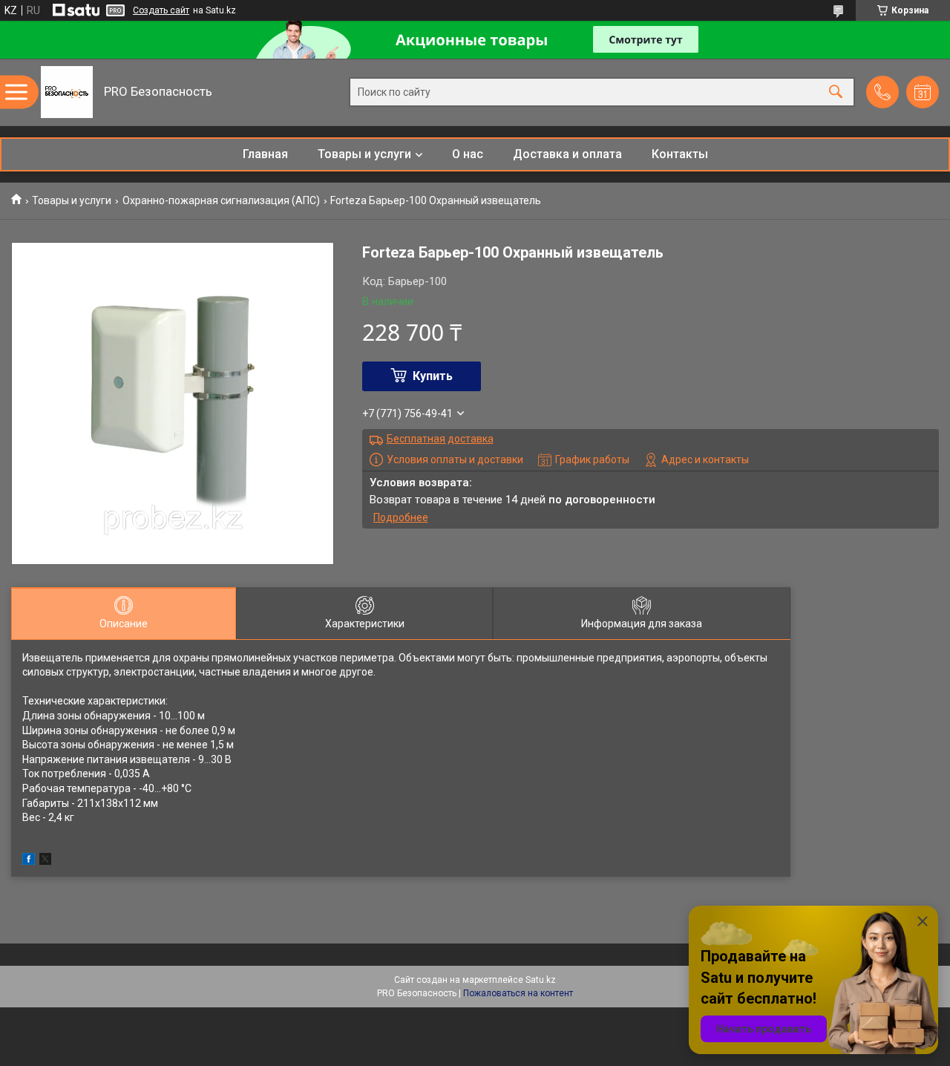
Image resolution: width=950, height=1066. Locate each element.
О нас (467, 154)
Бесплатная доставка (440, 439)
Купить (433, 376)
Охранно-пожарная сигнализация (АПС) (221, 200)
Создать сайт (161, 10)
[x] (45, 861)
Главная (265, 154)
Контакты (680, 154)
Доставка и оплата (567, 154)
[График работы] (922, 92)
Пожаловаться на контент (518, 993)
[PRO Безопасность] (67, 92)
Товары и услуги (364, 154)
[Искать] (836, 92)
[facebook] (28, 861)
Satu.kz (540, 980)
